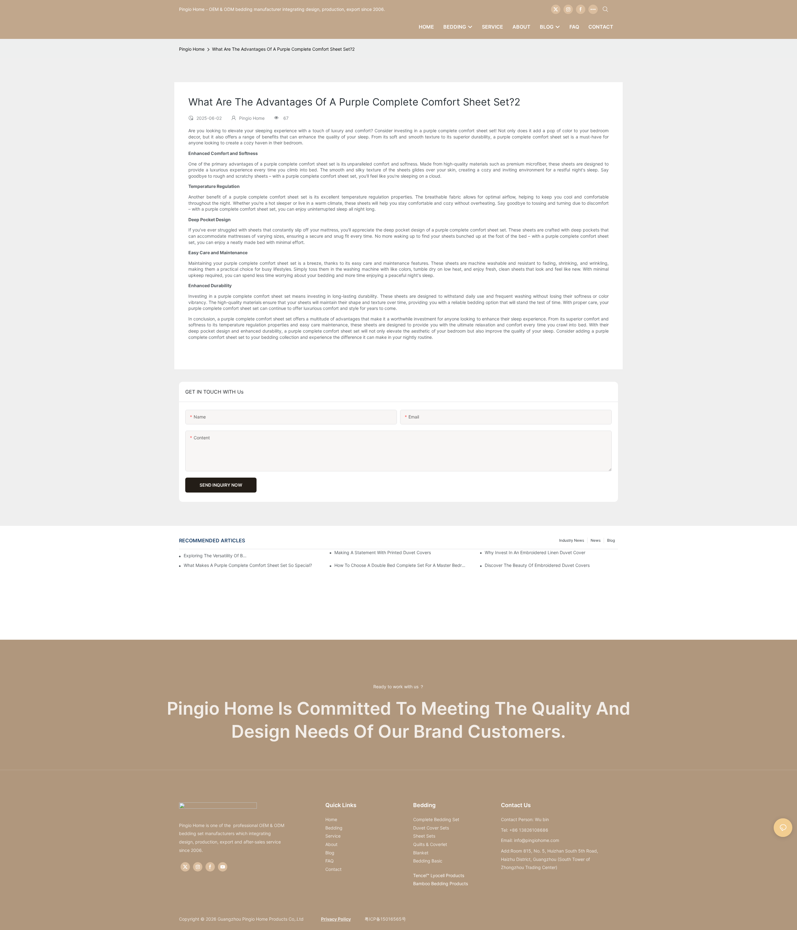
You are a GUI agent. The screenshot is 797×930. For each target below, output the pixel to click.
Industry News (571, 540)
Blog (611, 540)
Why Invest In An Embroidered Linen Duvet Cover (535, 552)
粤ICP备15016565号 (384, 919)
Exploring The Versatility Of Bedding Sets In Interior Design (216, 555)
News (596, 540)
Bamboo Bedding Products (440, 883)
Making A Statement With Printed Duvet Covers (382, 552)
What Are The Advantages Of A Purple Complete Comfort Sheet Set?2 (283, 49)
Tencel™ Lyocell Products (438, 875)
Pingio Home (192, 49)
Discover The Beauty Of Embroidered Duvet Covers (537, 565)
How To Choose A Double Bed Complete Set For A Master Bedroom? (401, 565)
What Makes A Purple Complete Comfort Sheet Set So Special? (248, 565)
